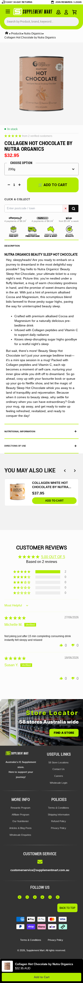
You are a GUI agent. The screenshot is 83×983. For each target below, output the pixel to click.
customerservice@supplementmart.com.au (39, 870)
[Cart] (74, 12)
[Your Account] (66, 12)
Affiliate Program (20, 814)
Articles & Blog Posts (20, 828)
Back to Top (67, 907)
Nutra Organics (33, 33)
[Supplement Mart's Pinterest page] (59, 897)
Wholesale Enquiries (20, 835)
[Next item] (75, 470)
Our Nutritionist (20, 821)
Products (16, 33)
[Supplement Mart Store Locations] (58, 12)
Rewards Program (20, 807)
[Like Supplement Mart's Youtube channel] (51, 897)
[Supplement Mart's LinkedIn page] (44, 897)
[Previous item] (65, 470)
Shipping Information (58, 814)
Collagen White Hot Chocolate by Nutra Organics (50, 485)
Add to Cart (41, 977)
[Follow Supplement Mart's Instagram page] (28, 897)
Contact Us (58, 769)
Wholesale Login (58, 782)
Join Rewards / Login (68, 2)
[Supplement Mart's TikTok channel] (36, 897)
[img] (15, 618)
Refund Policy (58, 821)
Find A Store (64, 732)
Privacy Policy (58, 828)
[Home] (6, 33)
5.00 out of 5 (53, 557)
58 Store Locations (58, 762)
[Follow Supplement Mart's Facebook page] (21, 897)
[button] (13, 136)
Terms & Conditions (58, 807)
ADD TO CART (54, 500)
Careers (58, 776)
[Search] (73, 208)
